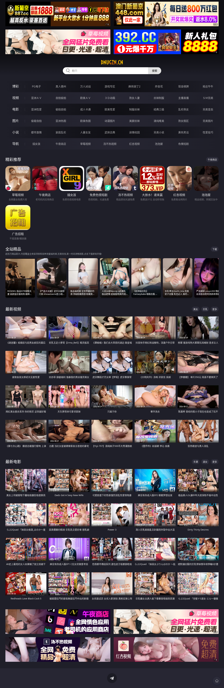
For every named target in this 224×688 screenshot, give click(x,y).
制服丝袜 (134, 109)
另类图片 (208, 121)
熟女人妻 (134, 98)
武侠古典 (110, 132)
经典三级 (159, 109)
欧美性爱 (110, 109)
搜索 (154, 71)
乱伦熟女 (183, 109)
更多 (214, 309)
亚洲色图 (61, 121)
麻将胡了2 (134, 86)
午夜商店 (61, 144)
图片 (15, 121)
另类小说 (159, 132)
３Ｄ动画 (110, 98)
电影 (15, 109)
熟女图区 (183, 121)
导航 (15, 144)
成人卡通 (85, 109)
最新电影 (13, 461)
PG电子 (36, 86)
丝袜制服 (159, 98)
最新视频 (13, 309)
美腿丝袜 (134, 121)
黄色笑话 (183, 132)
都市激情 (36, 132)
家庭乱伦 (61, 132)
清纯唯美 (159, 121)
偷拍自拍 (61, 109)
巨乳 (205, 309)
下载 (214, 249)
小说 (15, 132)
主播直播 (183, 98)
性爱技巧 (208, 132)
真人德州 (61, 86)
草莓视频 (85, 144)
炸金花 (159, 86)
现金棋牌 (183, 86)
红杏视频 (134, 144)
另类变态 (208, 109)
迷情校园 (134, 132)
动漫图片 (110, 121)
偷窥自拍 (36, 121)
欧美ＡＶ (85, 98)
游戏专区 (110, 86)
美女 (195, 309)
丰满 (195, 461)
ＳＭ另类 (208, 98)
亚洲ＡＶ (36, 98)
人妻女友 (85, 132)
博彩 (15, 86)
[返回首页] (217, 681)
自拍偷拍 (61, 98)
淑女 (205, 461)
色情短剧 (183, 144)
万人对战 (85, 86)
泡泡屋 (159, 144)
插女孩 (36, 144)
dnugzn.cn (112, 62)
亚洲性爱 (36, 109)
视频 (15, 98)
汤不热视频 (109, 144)
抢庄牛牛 (208, 86)
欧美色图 (85, 121)
